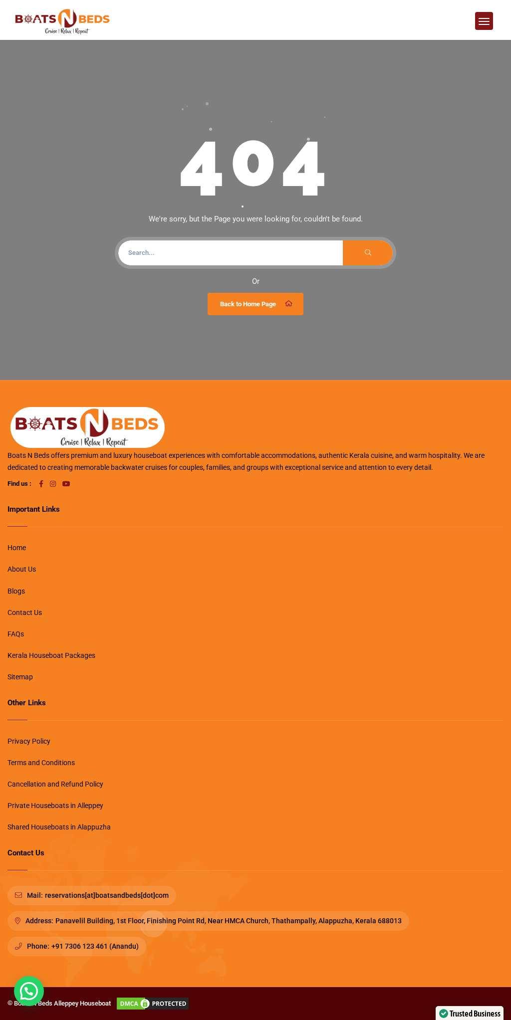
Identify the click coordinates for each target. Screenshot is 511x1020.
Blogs (16, 591)
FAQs (15, 634)
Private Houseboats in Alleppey (55, 806)
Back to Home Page (248, 304)
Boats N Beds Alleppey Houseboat (62, 1003)
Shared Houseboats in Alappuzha (59, 827)
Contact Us (24, 612)
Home (16, 548)
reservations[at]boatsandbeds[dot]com (107, 895)
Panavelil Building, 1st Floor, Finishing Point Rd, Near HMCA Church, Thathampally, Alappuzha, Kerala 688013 (228, 921)
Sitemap (20, 677)
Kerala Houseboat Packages (51, 655)
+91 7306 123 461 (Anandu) (95, 946)
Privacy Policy (28, 741)
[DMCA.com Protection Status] (152, 1003)
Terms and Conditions (41, 763)
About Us (21, 569)
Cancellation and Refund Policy (55, 784)
